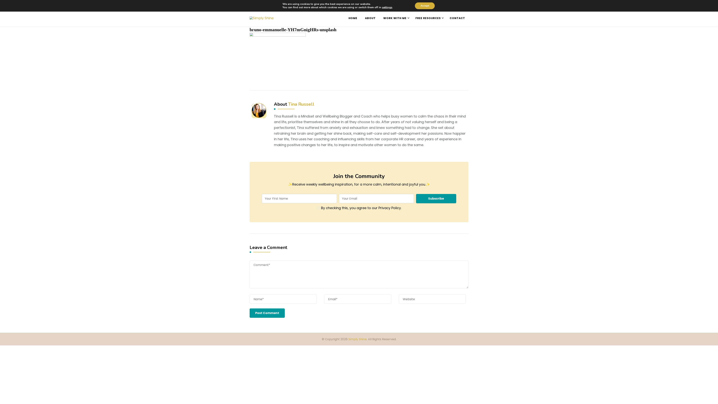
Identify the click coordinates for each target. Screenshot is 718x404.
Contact (457, 18)
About (370, 18)
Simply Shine (357, 339)
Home (353, 18)
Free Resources (428, 18)
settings (387, 7)
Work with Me (394, 18)
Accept (425, 5)
